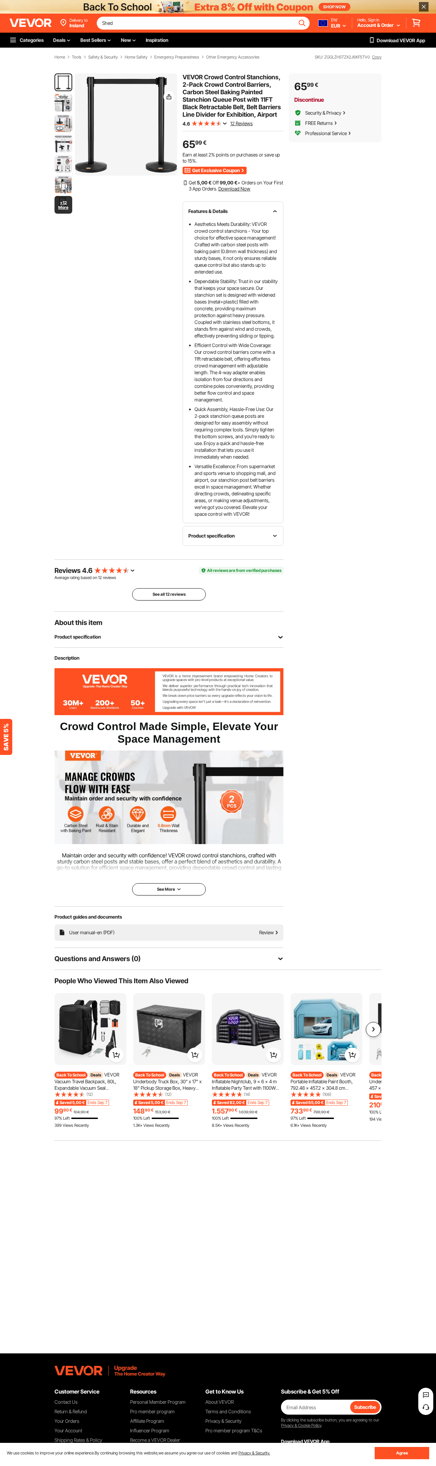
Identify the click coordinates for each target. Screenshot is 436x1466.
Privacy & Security (223, 1421)
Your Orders (66, 1421)
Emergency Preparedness (176, 57)
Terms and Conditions (228, 1411)
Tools (76, 57)
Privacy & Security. (254, 1452)
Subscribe (365, 1407)
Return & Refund (70, 1411)
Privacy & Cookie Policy (301, 1425)
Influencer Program (149, 1430)
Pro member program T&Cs (233, 1430)
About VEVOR (219, 1402)
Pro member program (152, 1411)
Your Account (68, 1430)
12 (100, 577)
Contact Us (66, 1402)
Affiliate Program (147, 1421)
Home (59, 57)
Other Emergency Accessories (233, 57)
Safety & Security (103, 57)
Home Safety (136, 57)
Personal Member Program (158, 1402)
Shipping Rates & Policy (78, 1440)
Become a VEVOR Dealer (155, 1440)
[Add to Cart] (116, 1055)
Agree (402, 1452)
